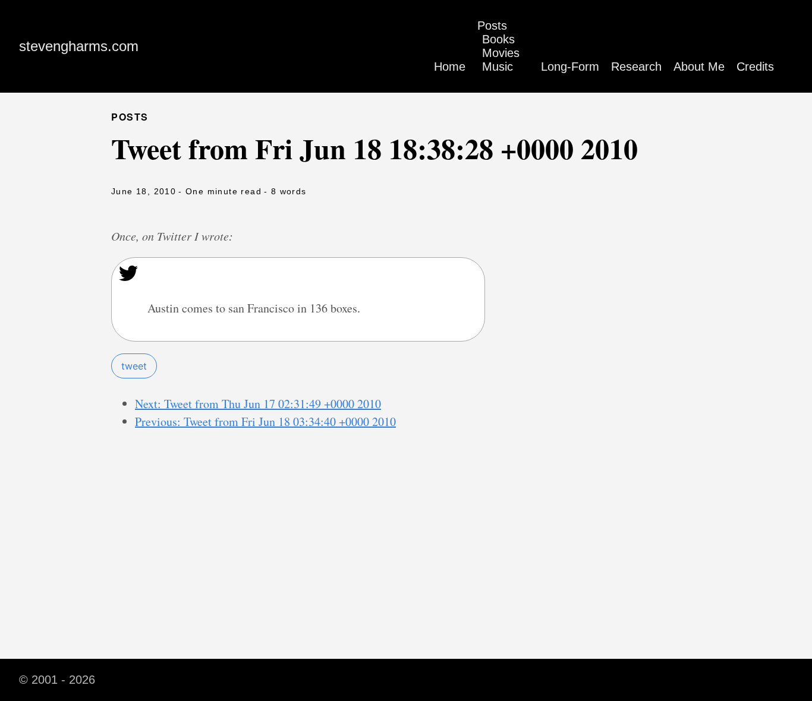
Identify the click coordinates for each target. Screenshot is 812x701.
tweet (134, 366)
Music (497, 66)
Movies (501, 52)
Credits (755, 66)
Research (636, 66)
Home (449, 66)
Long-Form (570, 66)
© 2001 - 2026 (57, 679)
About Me (699, 66)
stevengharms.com (79, 46)
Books (498, 39)
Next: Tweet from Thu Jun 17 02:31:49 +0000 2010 (258, 404)
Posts (492, 25)
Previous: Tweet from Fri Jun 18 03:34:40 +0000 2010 (265, 421)
